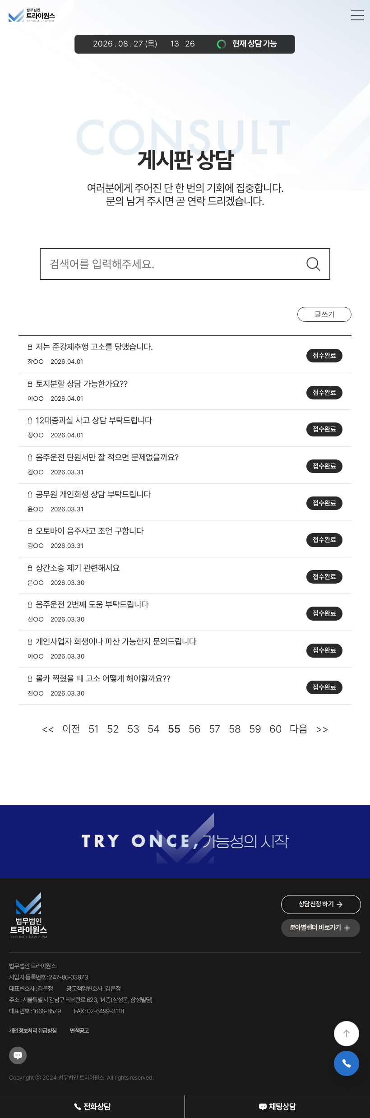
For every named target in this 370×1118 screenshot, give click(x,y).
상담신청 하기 (316, 904)
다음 (299, 729)
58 (235, 729)
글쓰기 (324, 314)
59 (255, 729)
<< (48, 729)
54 (154, 729)
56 (195, 729)
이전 (71, 729)
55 (174, 729)
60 (275, 729)
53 (133, 729)
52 (113, 729)
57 (215, 729)
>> (322, 729)
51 (93, 729)
